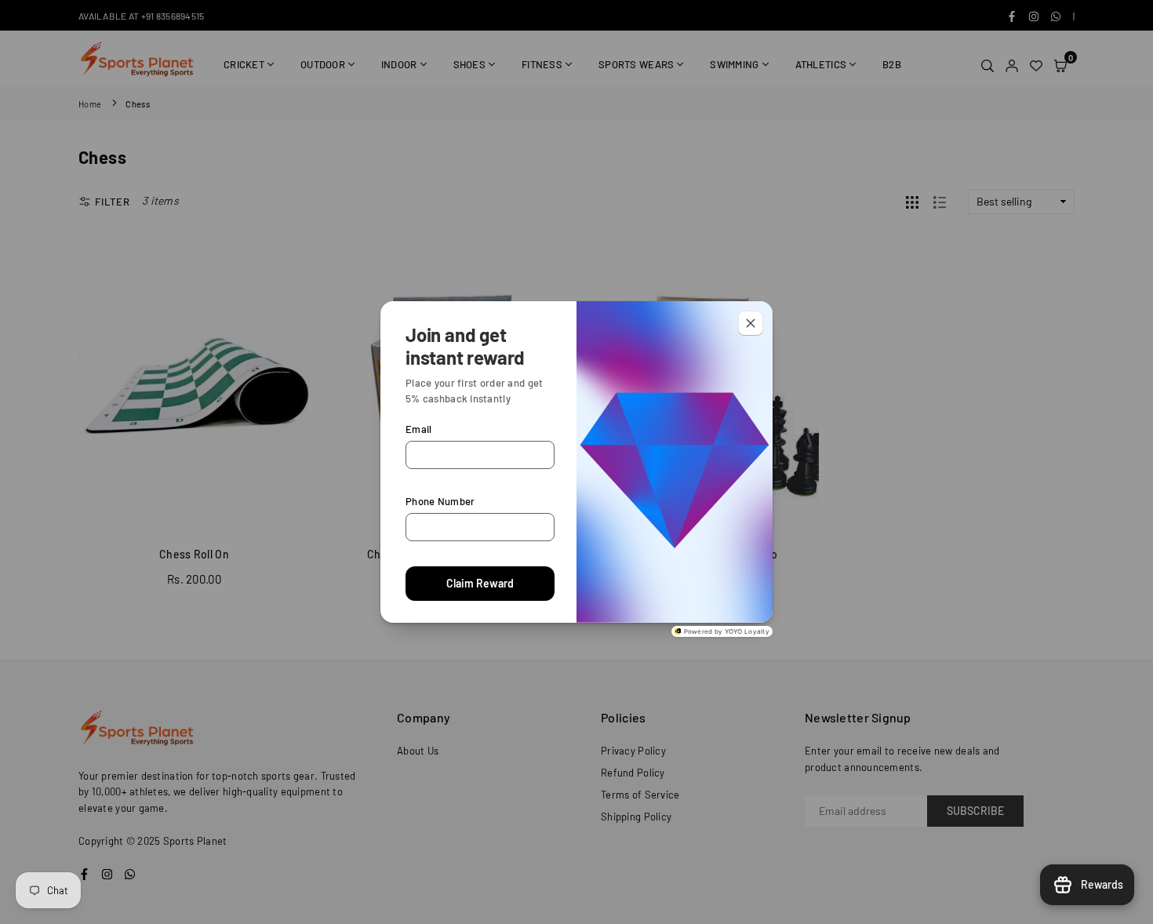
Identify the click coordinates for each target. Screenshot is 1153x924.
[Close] (750, 323)
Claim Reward (480, 583)
